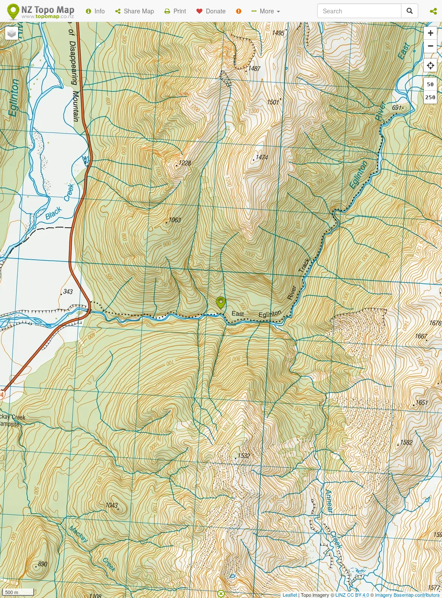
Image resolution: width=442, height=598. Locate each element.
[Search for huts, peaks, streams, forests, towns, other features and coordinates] (409, 10)
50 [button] (430, 84)
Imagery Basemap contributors (407, 594)
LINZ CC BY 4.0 (352, 594)
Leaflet (290, 594)
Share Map (137, 10)
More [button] (266, 10)
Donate (214, 10)
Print (178, 10)
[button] (433, 11)
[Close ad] (221, 592)
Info (98, 10)
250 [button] (430, 97)
